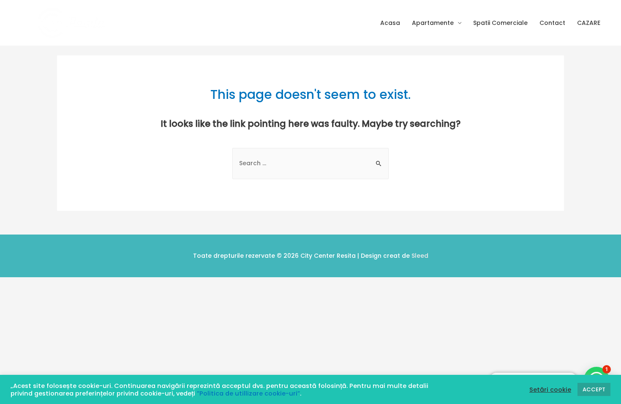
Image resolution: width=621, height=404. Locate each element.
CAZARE (588, 23)
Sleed (419, 255)
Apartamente (433, 23)
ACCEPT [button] (594, 389)
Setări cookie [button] (550, 389)
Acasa (390, 23)
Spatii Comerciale (500, 23)
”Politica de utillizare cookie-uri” (248, 393)
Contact (552, 23)
